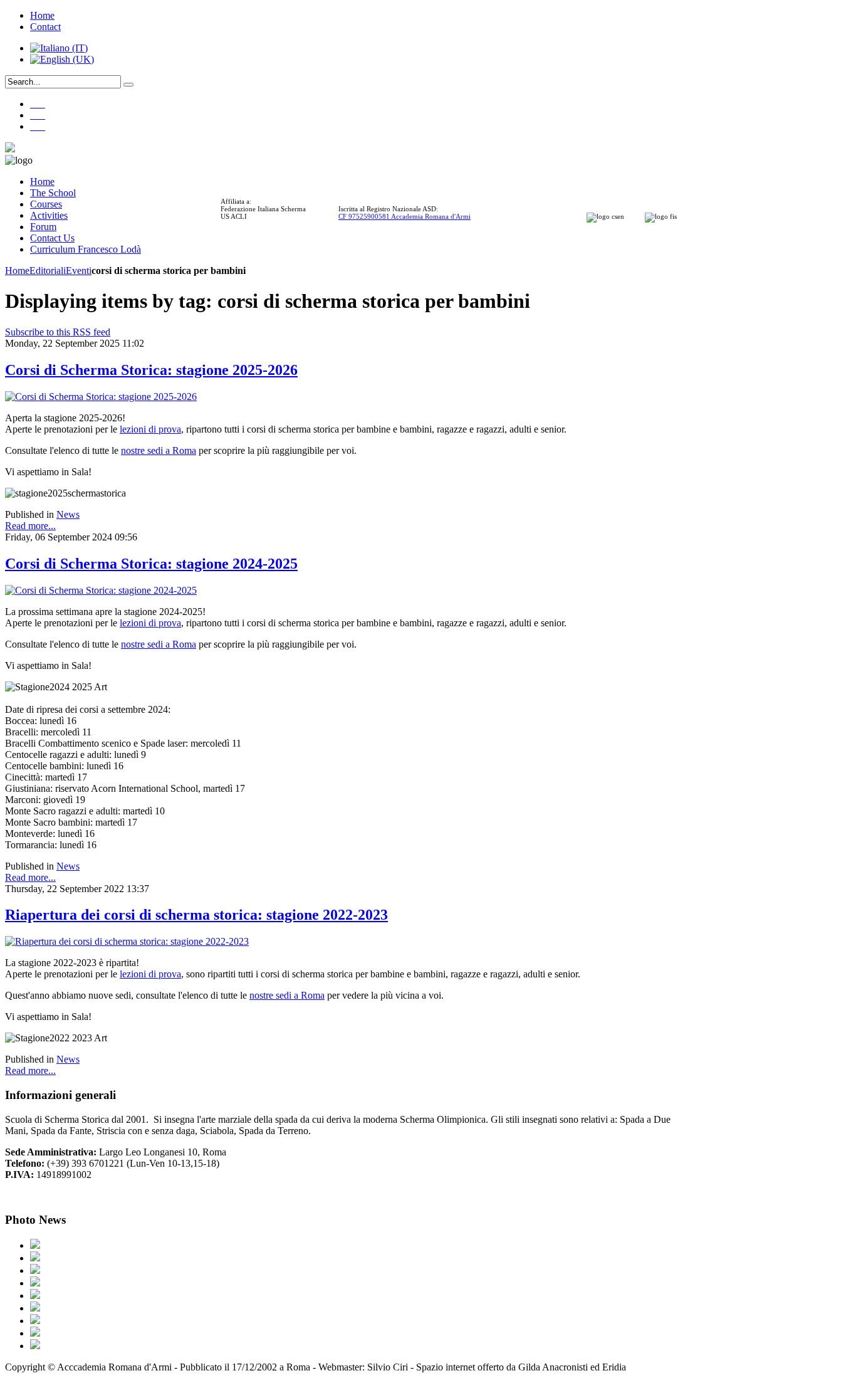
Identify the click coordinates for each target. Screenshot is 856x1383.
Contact (45, 26)
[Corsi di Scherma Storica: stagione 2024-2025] (101, 590)
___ (37, 103)
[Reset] (128, 85)
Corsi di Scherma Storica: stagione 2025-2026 (151, 370)
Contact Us (52, 238)
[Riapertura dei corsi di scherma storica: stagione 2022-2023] (127, 941)
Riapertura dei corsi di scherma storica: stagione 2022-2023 (196, 915)
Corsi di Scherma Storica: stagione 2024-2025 (151, 563)
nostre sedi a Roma (158, 450)
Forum (43, 226)
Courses (46, 204)
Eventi (78, 270)
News (68, 514)
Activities (49, 215)
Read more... (30, 525)
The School (53, 192)
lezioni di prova (150, 429)
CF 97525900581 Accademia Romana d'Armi (404, 216)
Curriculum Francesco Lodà (85, 249)
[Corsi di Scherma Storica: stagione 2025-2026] (101, 396)
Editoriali (47, 270)
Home (42, 15)
